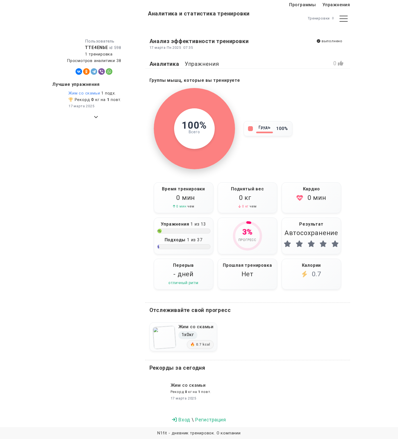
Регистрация (210, 419)
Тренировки (321, 18)
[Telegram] (94, 71)
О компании (229, 433)
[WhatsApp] (109, 71)
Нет (247, 274)
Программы (302, 4)
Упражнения (336, 4)
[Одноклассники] (86, 71)
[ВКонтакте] (79, 71)
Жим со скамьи (84, 93)
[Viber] (101, 71)
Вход (184, 419)
